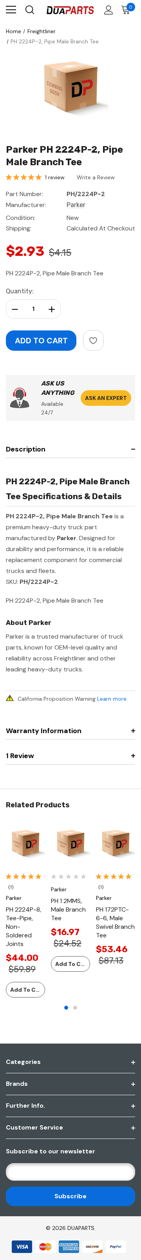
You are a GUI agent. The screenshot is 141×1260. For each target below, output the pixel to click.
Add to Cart (27, 989)
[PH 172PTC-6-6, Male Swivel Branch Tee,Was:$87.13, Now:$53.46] (115, 844)
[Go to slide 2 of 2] (75, 1008)
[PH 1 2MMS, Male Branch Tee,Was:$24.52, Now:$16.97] (70, 844)
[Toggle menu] (11, 10)
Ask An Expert (106, 398)
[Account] (107, 9)
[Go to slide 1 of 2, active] (66, 1008)
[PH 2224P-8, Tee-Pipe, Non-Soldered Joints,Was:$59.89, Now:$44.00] (25, 844)
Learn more (112, 698)
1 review (55, 177)
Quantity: (20, 291)
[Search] (29, 9)
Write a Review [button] (96, 177)
